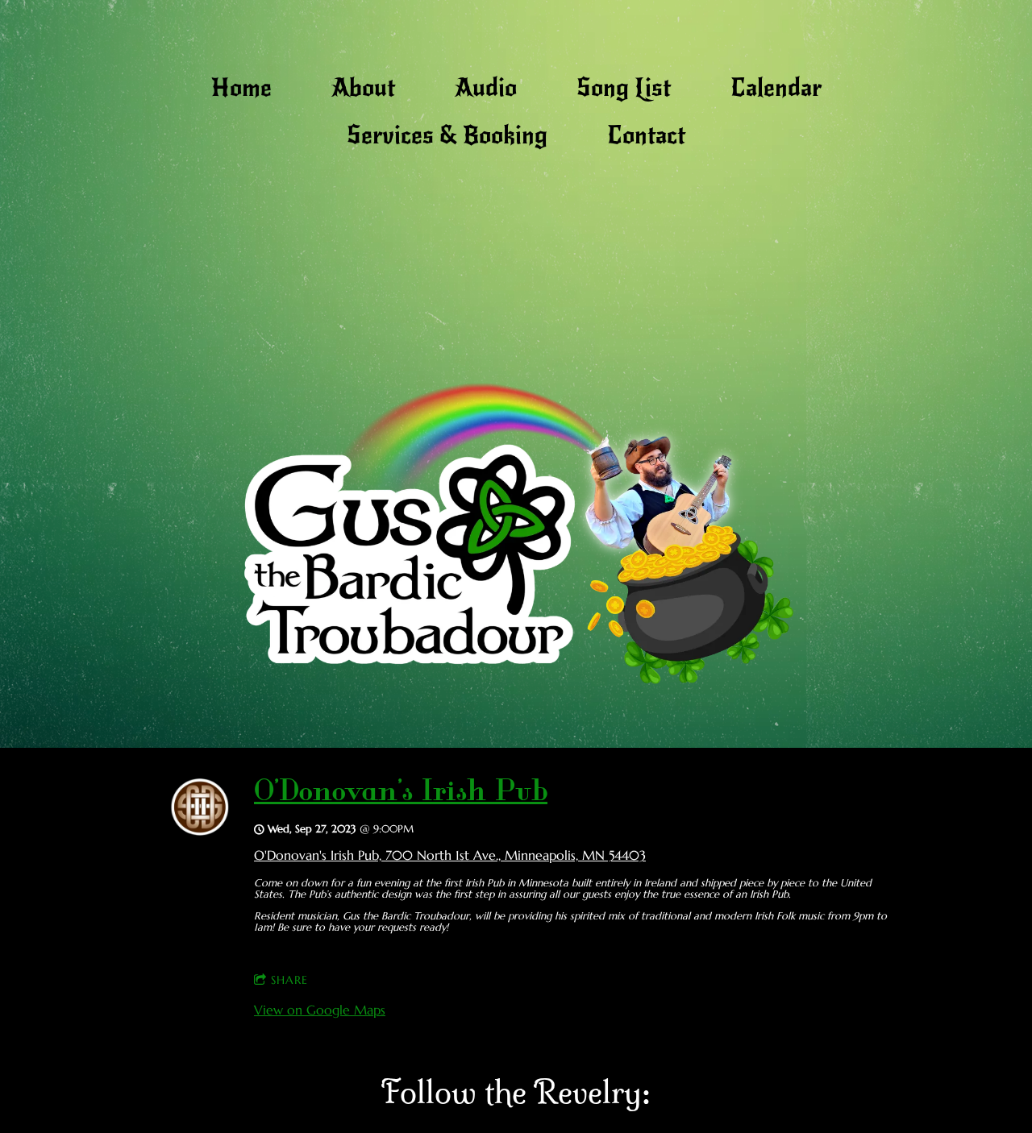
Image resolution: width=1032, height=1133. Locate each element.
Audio (486, 87)
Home (241, 87)
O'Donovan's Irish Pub (400, 793)
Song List (623, 87)
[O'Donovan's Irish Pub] (199, 831)
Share (289, 980)
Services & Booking (447, 135)
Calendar (776, 87)
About (363, 87)
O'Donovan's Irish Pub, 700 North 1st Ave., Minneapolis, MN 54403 (450, 855)
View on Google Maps (319, 1010)
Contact (646, 135)
